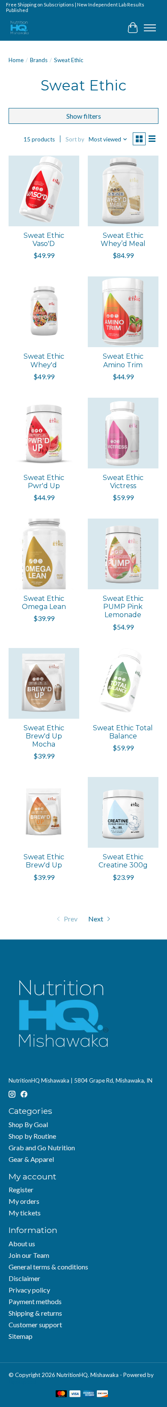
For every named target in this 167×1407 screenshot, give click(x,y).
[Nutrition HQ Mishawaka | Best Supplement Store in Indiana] (19, 27)
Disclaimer (24, 1278)
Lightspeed (22, 1381)
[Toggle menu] (149, 27)
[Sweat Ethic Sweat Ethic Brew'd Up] (44, 812)
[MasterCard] (61, 1394)
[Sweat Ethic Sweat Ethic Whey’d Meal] (123, 191)
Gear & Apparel (31, 1159)
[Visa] (75, 1394)
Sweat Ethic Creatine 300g (123, 861)
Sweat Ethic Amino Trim (123, 360)
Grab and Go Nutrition (42, 1147)
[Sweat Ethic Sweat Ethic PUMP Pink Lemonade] (123, 554)
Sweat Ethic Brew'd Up (44, 861)
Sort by (75, 139)
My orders (24, 1201)
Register (21, 1189)
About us (22, 1243)
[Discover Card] (102, 1394)
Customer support (35, 1324)
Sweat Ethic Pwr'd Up (44, 482)
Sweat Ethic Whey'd (44, 360)
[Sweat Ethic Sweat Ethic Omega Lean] (44, 554)
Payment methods (35, 1301)
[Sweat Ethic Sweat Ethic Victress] (123, 433)
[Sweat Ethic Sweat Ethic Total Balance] (123, 683)
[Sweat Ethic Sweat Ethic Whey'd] (44, 311)
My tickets (25, 1213)
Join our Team (29, 1255)
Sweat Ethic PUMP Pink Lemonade (123, 606)
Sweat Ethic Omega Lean (44, 602)
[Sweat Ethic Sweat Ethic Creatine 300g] (123, 812)
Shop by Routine (32, 1136)
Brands (39, 60)
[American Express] (88, 1394)
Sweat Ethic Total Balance (123, 732)
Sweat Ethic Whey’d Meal (123, 239)
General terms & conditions (48, 1267)
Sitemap (21, 1336)
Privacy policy (29, 1290)
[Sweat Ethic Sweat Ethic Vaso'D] (44, 191)
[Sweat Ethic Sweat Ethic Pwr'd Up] (44, 433)
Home (16, 60)
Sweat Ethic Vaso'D (44, 239)
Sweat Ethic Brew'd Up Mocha (44, 736)
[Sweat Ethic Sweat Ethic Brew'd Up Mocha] (44, 683)
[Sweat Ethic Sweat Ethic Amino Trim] (123, 311)
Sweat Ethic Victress (123, 482)
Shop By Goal (28, 1124)
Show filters (83, 116)
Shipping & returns (35, 1313)
